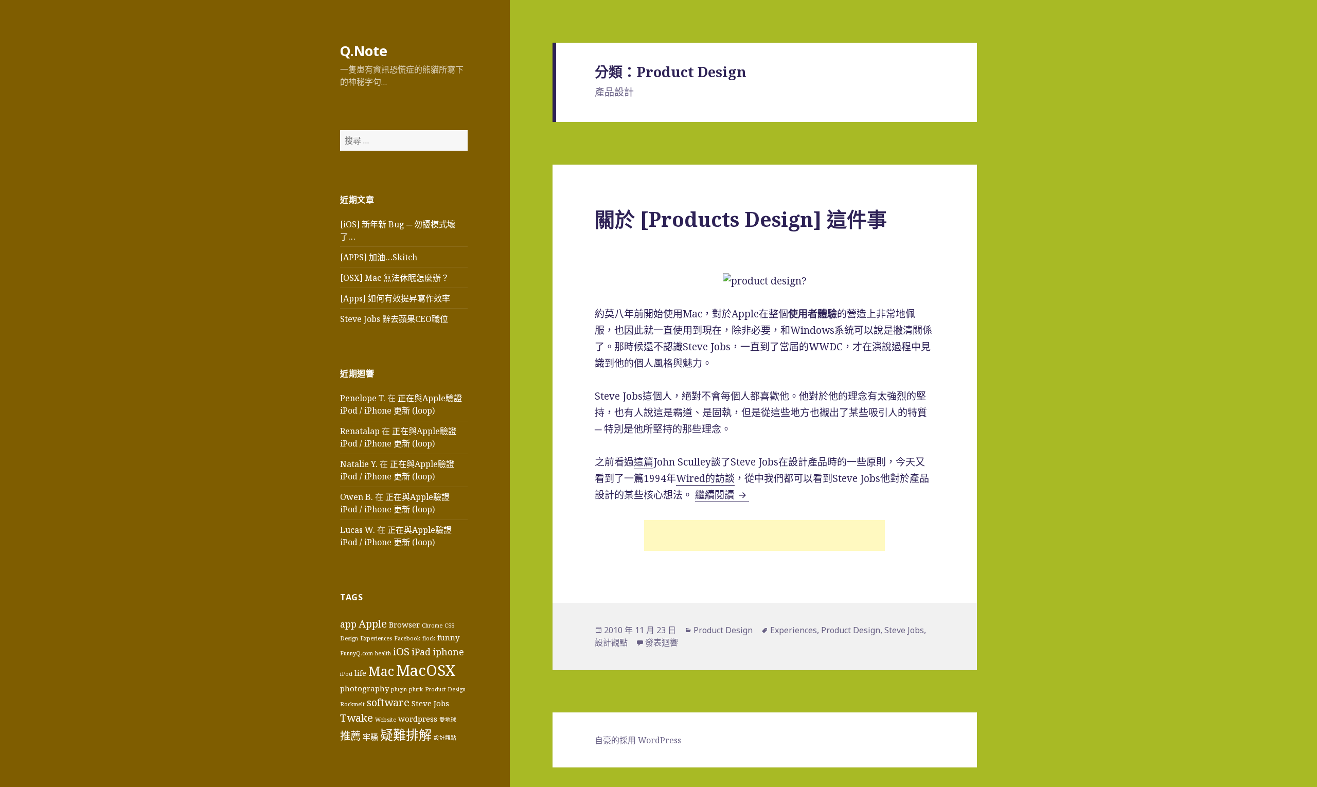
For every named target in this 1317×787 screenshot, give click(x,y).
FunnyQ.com (356, 653)
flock (428, 638)
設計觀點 (445, 737)
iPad (421, 652)
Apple (373, 623)
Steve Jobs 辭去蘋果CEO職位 (394, 319)
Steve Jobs (430, 703)
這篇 (643, 462)
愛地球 (447, 719)
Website (385, 719)
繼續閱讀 (722, 495)
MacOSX (426, 670)
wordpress (417, 718)
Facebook (407, 638)
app (348, 624)
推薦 (350, 735)
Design (349, 638)
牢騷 (370, 736)
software (388, 702)
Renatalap (360, 431)
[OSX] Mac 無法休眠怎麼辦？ (394, 277)
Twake (356, 717)
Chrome (432, 625)
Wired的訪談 (705, 478)
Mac (381, 670)
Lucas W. (357, 529)
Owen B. (356, 497)
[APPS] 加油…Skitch (378, 257)
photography (364, 688)
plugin (399, 689)
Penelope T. (362, 398)
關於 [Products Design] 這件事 (741, 218)
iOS (401, 651)
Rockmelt (352, 704)
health (383, 653)
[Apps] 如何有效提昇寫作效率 (395, 298)
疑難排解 (406, 734)
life (360, 673)
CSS (449, 625)
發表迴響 (661, 642)
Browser (404, 624)
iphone (448, 652)
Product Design (445, 689)
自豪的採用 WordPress (638, 740)
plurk (416, 689)
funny (448, 637)
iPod (346, 673)
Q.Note (363, 50)
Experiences (376, 638)
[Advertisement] (764, 535)
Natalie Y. (359, 464)
